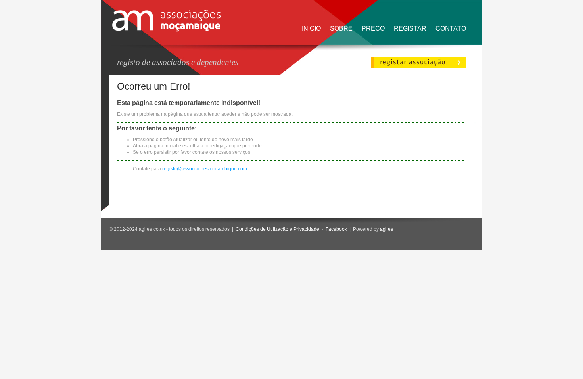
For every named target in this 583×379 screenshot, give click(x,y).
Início (311, 28)
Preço (373, 28)
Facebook (336, 229)
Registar (410, 28)
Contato (450, 28)
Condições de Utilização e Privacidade (277, 229)
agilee (386, 229)
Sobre (341, 28)
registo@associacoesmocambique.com (204, 169)
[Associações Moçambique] (166, 30)
